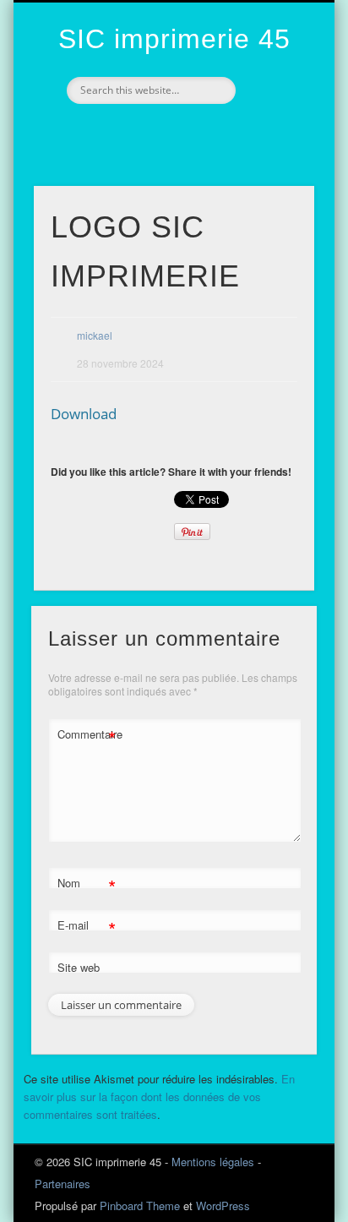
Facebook (118, 132)
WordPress (223, 1205)
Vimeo (153, 132)
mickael (94, 335)
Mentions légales (212, 1162)
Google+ (189, 132)
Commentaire (87, 736)
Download (84, 413)
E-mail (86, 927)
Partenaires (62, 1184)
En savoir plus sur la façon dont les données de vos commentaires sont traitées (159, 1096)
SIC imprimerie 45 (174, 39)
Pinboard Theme (140, 1205)
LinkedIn (224, 132)
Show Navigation (273, 151)
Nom (86, 885)
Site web (78, 967)
